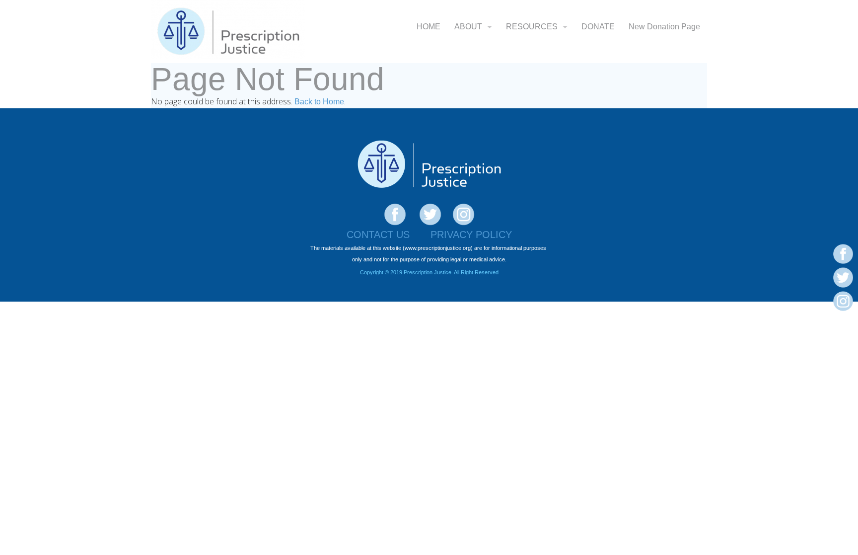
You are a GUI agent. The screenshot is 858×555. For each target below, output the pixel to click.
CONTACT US (378, 234)
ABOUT (468, 26)
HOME (428, 26)
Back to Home (319, 101)
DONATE (598, 26)
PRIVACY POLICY (471, 234)
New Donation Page (664, 26)
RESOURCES (532, 26)
